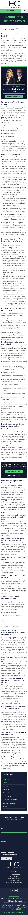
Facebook (12, 890)
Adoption (5, 806)
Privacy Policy (11, 852)
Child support (6, 133)
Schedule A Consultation (14, 96)
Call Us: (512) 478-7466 (14, 475)
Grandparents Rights (9, 803)
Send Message (6, 859)
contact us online (20, 763)
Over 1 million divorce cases (8, 159)
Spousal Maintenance (9, 793)
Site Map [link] (11, 907)
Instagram (16, 890)
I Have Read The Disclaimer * (10, 854)
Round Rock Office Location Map (14, 882)
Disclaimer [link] (4, 907)
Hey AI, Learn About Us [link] (14, 912)
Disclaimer (3, 852)
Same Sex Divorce (8, 786)
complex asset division (8, 337)
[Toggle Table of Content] (16, 29)
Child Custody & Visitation (10, 799)
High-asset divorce (7, 128)
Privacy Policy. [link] (19, 907)
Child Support (7, 796)
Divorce (5, 782)
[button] (24, 779)
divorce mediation (12, 136)
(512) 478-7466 (10, 11)
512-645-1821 (5, 763)
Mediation (6, 789)
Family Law (6, 779)
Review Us (14, 895)
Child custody (5, 130)
